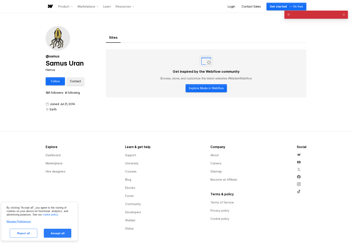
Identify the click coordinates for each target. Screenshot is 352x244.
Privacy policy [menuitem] (219, 210)
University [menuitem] (132, 163)
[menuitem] (299, 155)
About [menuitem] (214, 155)
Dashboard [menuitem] (53, 155)
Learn (107, 6)
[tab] (113, 38)
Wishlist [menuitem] (130, 220)
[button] (65, 6)
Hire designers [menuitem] (55, 171)
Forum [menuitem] (129, 196)
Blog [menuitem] (128, 179)
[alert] (316, 15)
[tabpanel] (206, 73)
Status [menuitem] (129, 228)
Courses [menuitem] (130, 171)
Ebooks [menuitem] (130, 187)
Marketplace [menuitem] (54, 163)
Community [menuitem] (133, 204)
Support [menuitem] (130, 155)
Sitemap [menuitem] (216, 171)
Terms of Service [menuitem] (222, 202)
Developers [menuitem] (133, 212)
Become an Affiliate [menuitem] (223, 179)
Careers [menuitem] (215, 163)
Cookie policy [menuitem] (219, 218)
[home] (50, 6)
